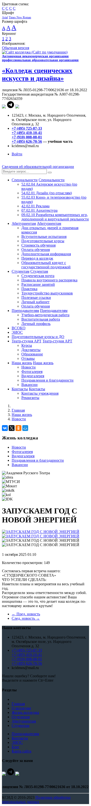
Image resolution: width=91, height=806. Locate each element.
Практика (29, 289)
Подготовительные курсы (42, 241)
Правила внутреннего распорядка (49, 280)
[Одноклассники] (18, 428)
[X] (12, 428)
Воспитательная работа (40, 319)
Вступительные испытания (43, 236)
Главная (18, 410)
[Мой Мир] (25, 428)
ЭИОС (17, 332)
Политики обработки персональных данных (36, 799)
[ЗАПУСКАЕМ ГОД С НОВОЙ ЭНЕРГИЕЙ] (40, 532)
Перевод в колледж (37, 258)
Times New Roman (20, 17)
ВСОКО (18, 328)
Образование (32, 354)
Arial (5, 17)
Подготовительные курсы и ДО (38, 337)
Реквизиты (30, 398)
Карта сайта (21, 751)
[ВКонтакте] (5, 428)
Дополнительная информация (46, 254)
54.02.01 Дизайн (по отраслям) (46, 193)
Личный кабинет (35, 302)
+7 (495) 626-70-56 (27, 141)
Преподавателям (25, 311)
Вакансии (29, 385)
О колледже (21, 708)
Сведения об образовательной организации (38, 167)
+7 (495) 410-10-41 (27, 133)
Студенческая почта (37, 276)
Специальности (25, 180)
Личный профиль (35, 324)
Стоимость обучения (38, 245)
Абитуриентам (24, 223)
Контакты (20, 389)
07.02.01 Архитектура (39, 210)
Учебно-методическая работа (45, 315)
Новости (28, 367)
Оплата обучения (35, 250)
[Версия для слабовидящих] (4, 162)
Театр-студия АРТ (26, 341)
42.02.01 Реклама (35, 206)
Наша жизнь (22, 363)
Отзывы (28, 358)
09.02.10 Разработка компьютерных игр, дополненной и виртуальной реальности (55, 217)
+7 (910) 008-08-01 (27, 137)
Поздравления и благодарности (47, 380)
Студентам (20, 271)
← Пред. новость (26, 614)
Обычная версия (15, 48)
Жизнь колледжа (25, 712)
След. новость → (26, 618)
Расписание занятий (38, 284)
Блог (15, 747)
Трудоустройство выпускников (47, 293)
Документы (31, 350)
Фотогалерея (31, 371)
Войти (17, 154)
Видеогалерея (32, 376)
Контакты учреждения (39, 393)
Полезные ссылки (36, 297)
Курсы (26, 345)
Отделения (21, 717)
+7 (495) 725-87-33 (27, 128)
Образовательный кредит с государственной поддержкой (46, 265)
